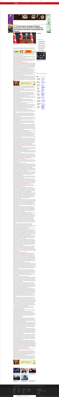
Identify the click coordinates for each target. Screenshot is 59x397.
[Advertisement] (29, 9)
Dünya (32, 3)
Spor (34, 3)
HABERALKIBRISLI (15, 24)
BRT (34, 358)
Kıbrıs (24, 3)
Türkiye (30, 3)
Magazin (40, 3)
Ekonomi (37, 3)
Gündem (21, 3)
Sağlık (42, 3)
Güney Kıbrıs (26, 3)
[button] (37, 73)
